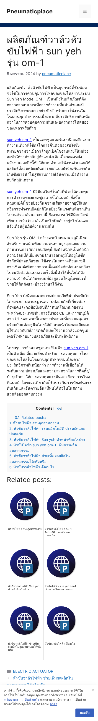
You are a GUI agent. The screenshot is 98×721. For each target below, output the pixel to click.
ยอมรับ (85, 713)
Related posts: (30, 417)
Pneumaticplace (30, 11)
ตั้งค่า (53, 704)
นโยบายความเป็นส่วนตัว (21, 699)
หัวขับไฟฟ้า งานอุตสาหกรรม (34, 423)
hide (57, 408)
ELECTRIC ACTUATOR (33, 671)
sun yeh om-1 (19, 139)
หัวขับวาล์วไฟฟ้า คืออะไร (31, 467)
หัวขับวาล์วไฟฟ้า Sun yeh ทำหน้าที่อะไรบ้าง (47, 439)
